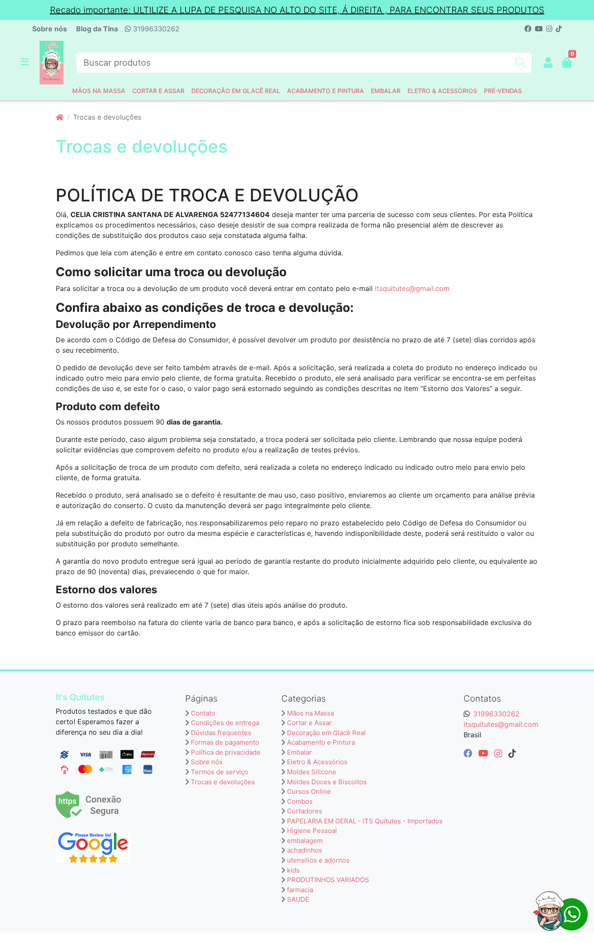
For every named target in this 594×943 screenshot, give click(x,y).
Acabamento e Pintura (325, 90)
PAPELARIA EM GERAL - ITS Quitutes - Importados (365, 821)
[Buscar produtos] (520, 63)
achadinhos (304, 850)
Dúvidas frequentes (221, 733)
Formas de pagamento (225, 742)
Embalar (385, 90)
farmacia (300, 890)
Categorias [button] (303, 698)
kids (293, 870)
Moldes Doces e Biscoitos (327, 782)
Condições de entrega (225, 723)
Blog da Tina (97, 28)
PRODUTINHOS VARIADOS (328, 880)
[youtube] (484, 753)
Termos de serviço (219, 772)
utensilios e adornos (318, 860)
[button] (548, 62)
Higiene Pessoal (312, 830)
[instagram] (499, 753)
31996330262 (155, 28)
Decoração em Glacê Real (235, 90)
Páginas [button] (201, 698)
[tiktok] (512, 753)
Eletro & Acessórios (442, 90)
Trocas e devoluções (223, 782)
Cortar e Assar (158, 90)
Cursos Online (309, 791)
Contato (203, 713)
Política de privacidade (225, 752)
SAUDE (298, 899)
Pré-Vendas (503, 90)
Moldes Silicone (311, 772)
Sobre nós (49, 28)
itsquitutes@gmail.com (412, 288)
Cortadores (304, 811)
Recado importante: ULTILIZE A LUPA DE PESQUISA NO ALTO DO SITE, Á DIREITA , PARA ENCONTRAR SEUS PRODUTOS (297, 10)
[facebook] (469, 753)
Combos (300, 801)
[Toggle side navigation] (26, 62)
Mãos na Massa (98, 90)
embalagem (305, 840)
